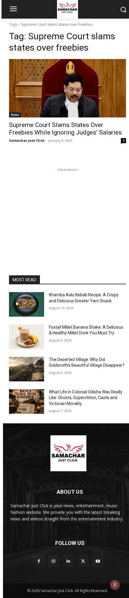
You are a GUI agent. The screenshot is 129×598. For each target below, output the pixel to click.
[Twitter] (83, 561)
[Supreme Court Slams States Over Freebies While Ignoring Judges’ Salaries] (67, 88)
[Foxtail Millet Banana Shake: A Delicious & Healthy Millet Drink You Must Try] (26, 336)
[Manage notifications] (115, 585)
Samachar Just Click (26, 140)
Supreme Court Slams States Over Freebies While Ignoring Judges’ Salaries (65, 128)
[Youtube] (98, 561)
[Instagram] (53, 561)
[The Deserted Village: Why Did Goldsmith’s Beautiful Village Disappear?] (26, 369)
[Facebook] (39, 561)
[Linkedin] (68, 561)
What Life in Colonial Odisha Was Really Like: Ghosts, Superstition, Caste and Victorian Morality (85, 397)
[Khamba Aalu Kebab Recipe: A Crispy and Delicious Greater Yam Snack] (26, 304)
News (15, 115)
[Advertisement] (67, 210)
